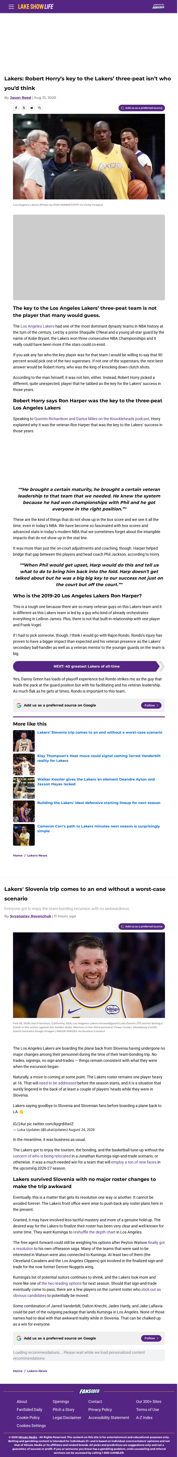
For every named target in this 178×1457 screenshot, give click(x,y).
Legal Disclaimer (67, 1417)
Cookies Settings (31, 1425)
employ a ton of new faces (134, 1162)
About (22, 1401)
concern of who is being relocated (42, 1156)
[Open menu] (11, 6)
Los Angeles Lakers (37, 326)
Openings (61, 1401)
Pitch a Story (63, 1409)
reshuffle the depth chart (94, 1232)
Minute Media (27, 1437)
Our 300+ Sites (148, 1401)
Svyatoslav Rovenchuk (30, 916)
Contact (95, 1401)
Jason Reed (20, 98)
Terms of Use (147, 1409)
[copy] (39, 108)
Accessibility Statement (108, 1417)
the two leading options (61, 1283)
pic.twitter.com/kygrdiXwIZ (50, 1124)
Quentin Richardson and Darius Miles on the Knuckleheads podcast (91, 418)
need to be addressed (57, 1083)
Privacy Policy (100, 1409)
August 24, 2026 (82, 1129)
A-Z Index (144, 1417)
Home (18, 855)
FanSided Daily (29, 1409)
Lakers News (37, 855)
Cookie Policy (28, 1417)
